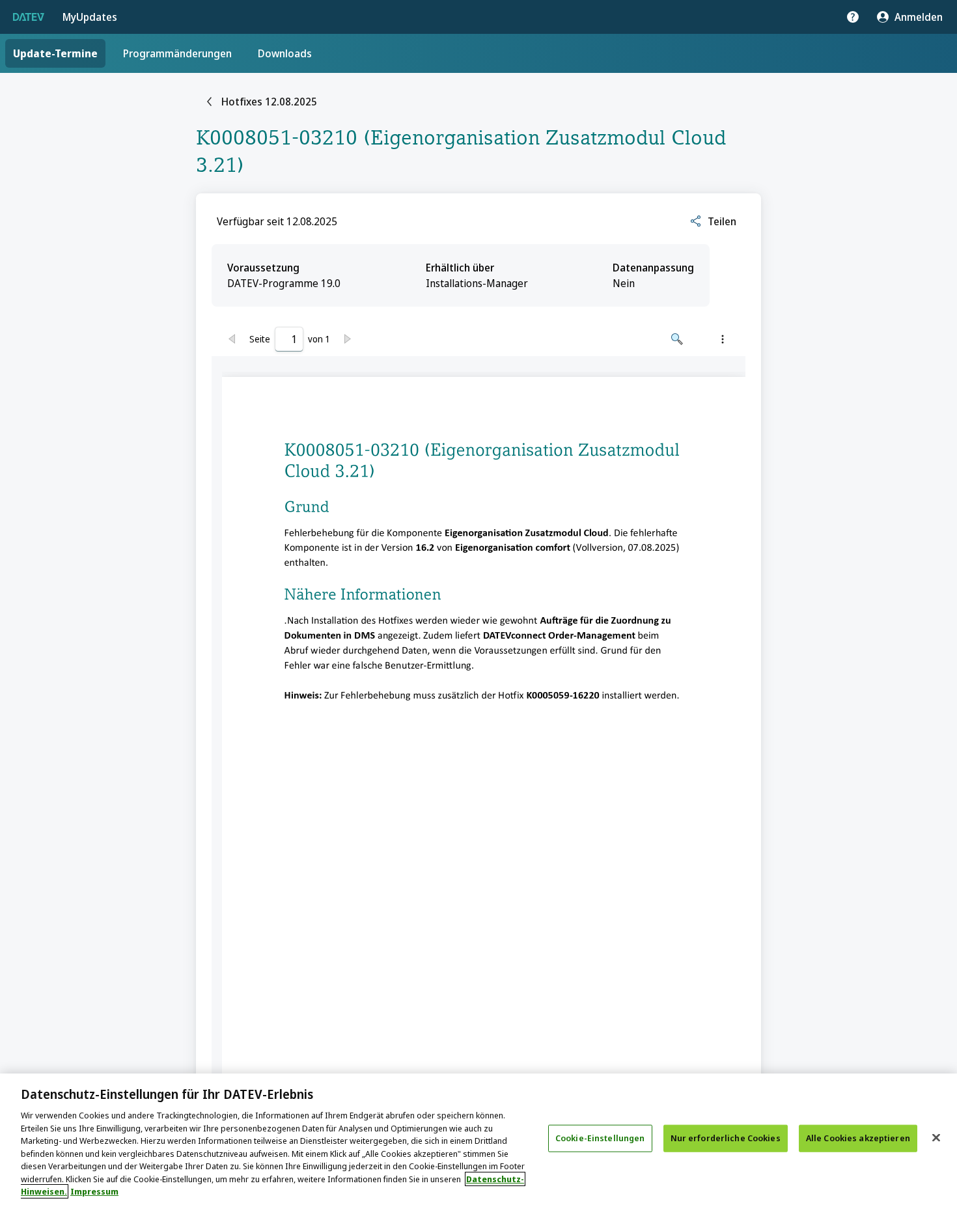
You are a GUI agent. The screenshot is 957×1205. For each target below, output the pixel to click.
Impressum (94, 1191)
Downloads (285, 53)
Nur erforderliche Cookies (726, 1138)
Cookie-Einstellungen (600, 1138)
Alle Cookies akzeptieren (858, 1138)
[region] (478, 1139)
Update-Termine (55, 53)
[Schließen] (936, 1138)
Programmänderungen (177, 53)
